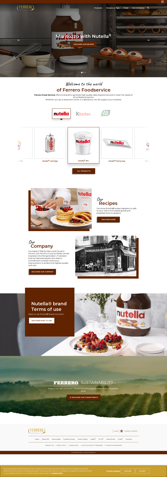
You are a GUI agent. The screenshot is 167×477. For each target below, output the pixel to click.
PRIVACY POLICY (61, 445)
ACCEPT (142, 471)
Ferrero (37, 439)
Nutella (93, 439)
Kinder (120, 439)
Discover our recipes (84, 44)
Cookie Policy (57, 473)
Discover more (109, 220)
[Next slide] (148, 40)
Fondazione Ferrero (69, 439)
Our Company (138, 8)
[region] (83, 471)
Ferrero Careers (56, 439)
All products (83, 171)
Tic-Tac (101, 439)
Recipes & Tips (112, 8)
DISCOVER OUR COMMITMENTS (85, 397)
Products (98, 8)
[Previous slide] (19, 40)
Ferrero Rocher (110, 439)
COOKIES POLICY (74, 445)
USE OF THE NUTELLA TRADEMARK (92, 445)
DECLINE (127, 471)
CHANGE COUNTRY (130, 431)
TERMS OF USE (49, 445)
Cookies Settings (113, 471)
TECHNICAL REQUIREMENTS (113, 445)
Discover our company (42, 272)
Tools (125, 8)
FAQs (116, 431)
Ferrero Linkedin (83, 439)
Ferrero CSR (45, 439)
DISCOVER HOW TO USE (42, 321)
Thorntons (129, 439)
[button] (81, 72)
